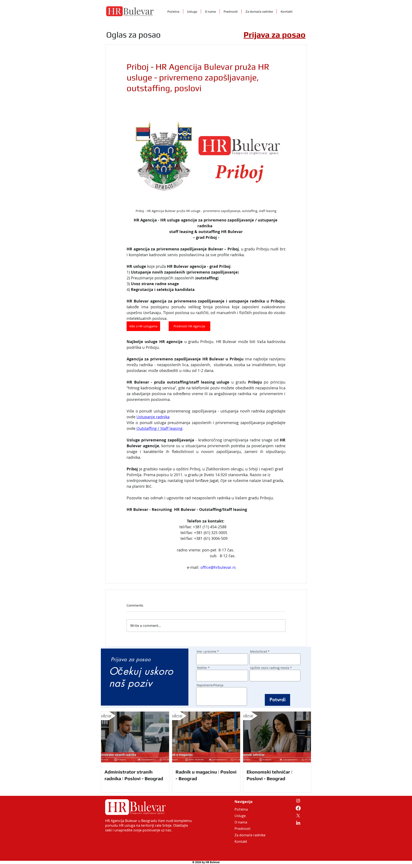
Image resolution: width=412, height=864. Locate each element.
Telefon (202, 667)
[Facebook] (298, 808)
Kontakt (241, 841)
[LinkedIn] (298, 823)
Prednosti (242, 828)
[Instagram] (298, 800)
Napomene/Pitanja (210, 685)
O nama (241, 822)
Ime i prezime (206, 651)
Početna (241, 809)
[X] (298, 815)
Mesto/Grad (258, 651)
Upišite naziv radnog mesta (269, 667)
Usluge (240, 815)
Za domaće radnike (245, 835)
